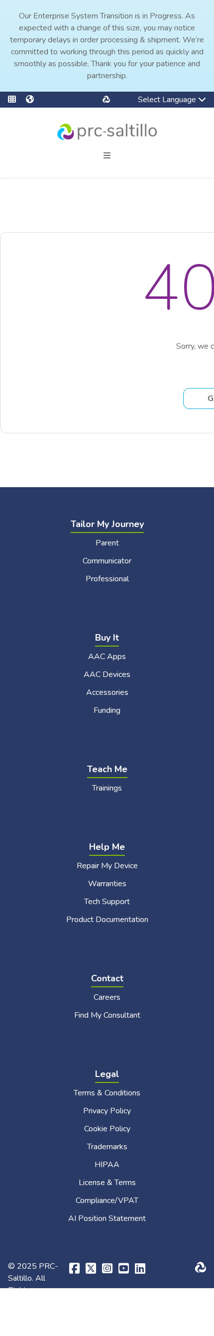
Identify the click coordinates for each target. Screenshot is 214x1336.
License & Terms (107, 1182)
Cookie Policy (107, 1128)
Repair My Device (107, 865)
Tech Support (107, 901)
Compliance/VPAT (107, 1200)
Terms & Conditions (107, 1092)
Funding (107, 710)
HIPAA (107, 1164)
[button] (17, 99)
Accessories (107, 692)
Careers (107, 997)
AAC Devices (107, 674)
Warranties (107, 883)
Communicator (107, 560)
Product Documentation (107, 919)
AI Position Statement (107, 1218)
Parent (107, 542)
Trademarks (107, 1146)
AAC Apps (107, 656)
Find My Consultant (107, 1015)
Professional (107, 578)
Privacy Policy (107, 1110)
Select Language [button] (160, 100)
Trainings (107, 788)
